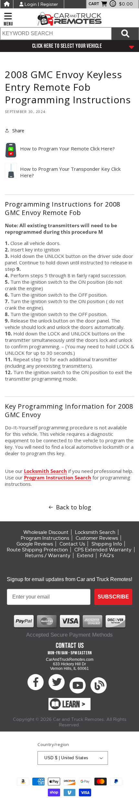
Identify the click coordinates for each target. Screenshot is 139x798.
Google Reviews (34, 544)
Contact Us (72, 544)
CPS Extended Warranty (103, 550)
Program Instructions (45, 538)
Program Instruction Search (57, 477)
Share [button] (18, 131)
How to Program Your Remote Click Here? (67, 148)
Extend (85, 555)
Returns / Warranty (47, 555)
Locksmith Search (45, 471)
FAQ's (107, 555)
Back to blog (73, 507)
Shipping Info (106, 544)
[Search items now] (125, 33)
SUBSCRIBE (113, 596)
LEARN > (73, 704)
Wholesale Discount (46, 532)
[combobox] (55, 33)
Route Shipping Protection (37, 550)
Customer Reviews (97, 538)
